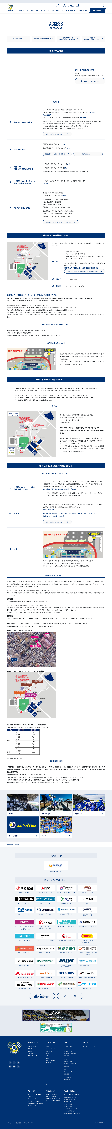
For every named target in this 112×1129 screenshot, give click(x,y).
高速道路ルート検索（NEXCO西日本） (56, 154)
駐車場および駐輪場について (42, 39)
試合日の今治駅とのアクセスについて (92, 39)
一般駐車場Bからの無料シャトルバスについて (67, 39)
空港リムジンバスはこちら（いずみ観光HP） (59, 222)
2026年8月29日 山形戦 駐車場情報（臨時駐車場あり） (84, 271)
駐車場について (87, 154)
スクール (85, 1043)
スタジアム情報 (17, 39)
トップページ (10, 844)
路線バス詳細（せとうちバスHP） (56, 134)
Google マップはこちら (91, 81)
